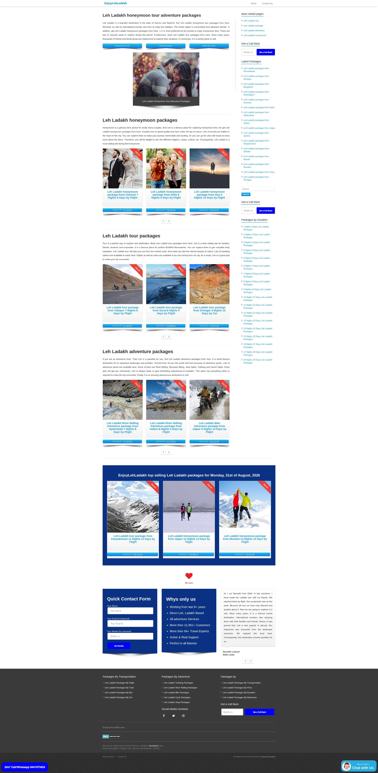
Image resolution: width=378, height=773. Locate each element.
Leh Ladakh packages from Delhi (258, 107)
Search (246, 194)
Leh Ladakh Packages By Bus (119, 692)
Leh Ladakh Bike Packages (176, 692)
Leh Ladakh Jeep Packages (177, 702)
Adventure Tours (209, 46)
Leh (161, 31)
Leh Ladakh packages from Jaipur (259, 128)
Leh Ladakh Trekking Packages (178, 683)
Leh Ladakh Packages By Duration (239, 692)
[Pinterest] (183, 715)
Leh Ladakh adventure (254, 30)
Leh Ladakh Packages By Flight (119, 683)
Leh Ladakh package (253, 25)
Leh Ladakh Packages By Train (119, 687)
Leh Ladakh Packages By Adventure (240, 697)
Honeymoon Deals (122, 46)
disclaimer (153, 745)
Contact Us (122, 757)
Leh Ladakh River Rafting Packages (180, 687)
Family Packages (166, 46)
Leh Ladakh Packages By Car (118, 697)
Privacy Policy (108, 757)
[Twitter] (173, 715)
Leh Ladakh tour (251, 21)
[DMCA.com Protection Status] (111, 736)
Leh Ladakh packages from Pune (258, 172)
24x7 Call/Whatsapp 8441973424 (25, 767)
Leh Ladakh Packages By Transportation (242, 683)
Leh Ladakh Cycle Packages (177, 697)
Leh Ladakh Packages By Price (237, 687)
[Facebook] (164, 715)
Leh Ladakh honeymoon (254, 35)
